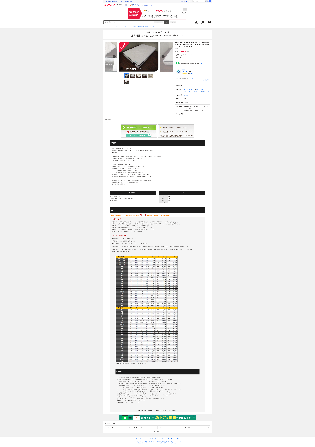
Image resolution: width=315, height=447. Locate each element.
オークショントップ (107, 26)
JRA (207, 1)
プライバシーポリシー (138, 441)
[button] (192, 114)
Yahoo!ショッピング (163, 438)
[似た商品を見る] (121, 68)
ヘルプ (190, 1)
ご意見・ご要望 (162, 443)
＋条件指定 (173, 22)
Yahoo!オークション (141, 438)
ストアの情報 (194, 80)
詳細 (201, 63)
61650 (191, 73)
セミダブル (151, 26)
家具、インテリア (128, 26)
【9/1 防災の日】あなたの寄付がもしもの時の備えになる (118, 1)
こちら (192, 78)
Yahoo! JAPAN (183, 1)
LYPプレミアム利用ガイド (168, 441)
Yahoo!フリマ (152, 438)
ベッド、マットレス (137, 26)
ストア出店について (152, 443)
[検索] (210, 1)
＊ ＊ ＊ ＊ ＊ (185, 71)
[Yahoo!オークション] (113, 4)
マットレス (145, 26)
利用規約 (159, 441)
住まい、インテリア (118, 26)
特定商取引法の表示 (142, 443)
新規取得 (135, 4)
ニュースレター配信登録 (203, 80)
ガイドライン (178, 441)
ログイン (127, 5)
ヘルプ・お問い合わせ (172, 443)
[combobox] (129, 22)
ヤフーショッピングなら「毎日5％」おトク (141, 5)
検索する (166, 22)
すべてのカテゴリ (159, 22)
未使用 (186, 95)
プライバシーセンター (150, 441)
